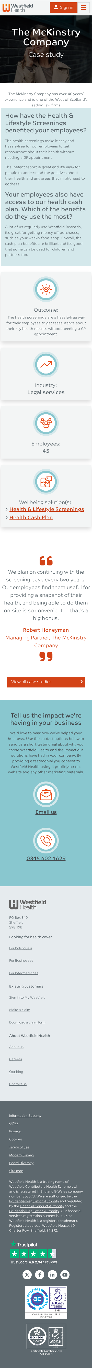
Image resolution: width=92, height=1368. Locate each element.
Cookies (15, 1139)
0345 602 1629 (46, 858)
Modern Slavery (21, 1155)
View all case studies (31, 682)
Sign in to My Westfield (27, 998)
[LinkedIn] (52, 1274)
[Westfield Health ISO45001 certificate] (46, 1339)
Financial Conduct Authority (42, 1206)
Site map (16, 1171)
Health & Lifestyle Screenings (46, 509)
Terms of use (19, 1147)
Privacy (15, 1131)
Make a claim (19, 1010)
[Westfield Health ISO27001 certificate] (46, 1302)
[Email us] (46, 794)
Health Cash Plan (31, 518)
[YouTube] (65, 1274)
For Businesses (21, 961)
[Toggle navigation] (83, 7)
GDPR (13, 1123)
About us (16, 1047)
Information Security (25, 1116)
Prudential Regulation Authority (34, 1201)
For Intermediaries (23, 973)
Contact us (18, 1084)
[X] (27, 1274)
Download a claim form (27, 1023)
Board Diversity (21, 1163)
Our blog (16, 1072)
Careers (15, 1059)
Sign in (66, 7)
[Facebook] (39, 1274)
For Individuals (20, 948)
